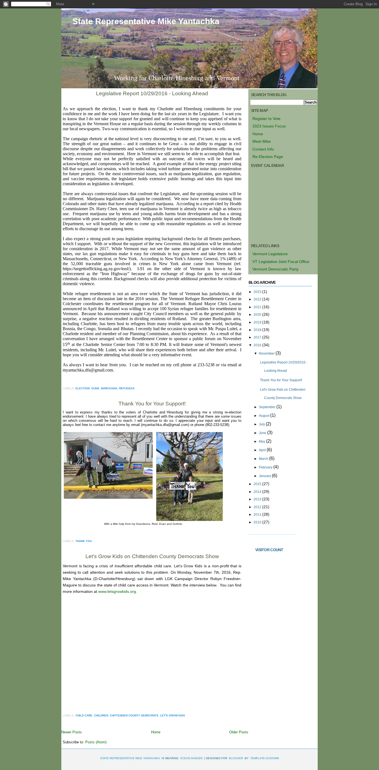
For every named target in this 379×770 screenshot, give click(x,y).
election (82, 388)
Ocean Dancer (191, 758)
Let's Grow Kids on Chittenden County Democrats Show (152, 556)
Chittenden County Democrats (134, 715)
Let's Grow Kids (172, 715)
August (264, 416)
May (262, 441)
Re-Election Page (267, 156)
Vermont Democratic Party (275, 269)
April (263, 450)
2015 (258, 484)
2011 (258, 514)
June (263, 433)
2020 (258, 315)
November (267, 353)
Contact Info (263, 149)
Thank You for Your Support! (152, 404)
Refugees (127, 388)
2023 (258, 292)
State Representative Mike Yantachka (145, 21)
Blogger (236, 758)
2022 (258, 299)
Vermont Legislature (270, 254)
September (267, 407)
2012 (258, 507)
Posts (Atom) (96, 742)
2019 (258, 322)
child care (83, 715)
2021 (258, 307)
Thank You (83, 541)
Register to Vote (266, 118)
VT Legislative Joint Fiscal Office (280, 261)
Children (101, 715)
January (265, 476)
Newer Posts (71, 732)
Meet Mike (261, 141)
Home (155, 732)
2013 (258, 499)
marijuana (109, 388)
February (266, 467)
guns (95, 388)
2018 (258, 330)
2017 (258, 337)
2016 (258, 345)
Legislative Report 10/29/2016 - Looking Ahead (152, 93)
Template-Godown (264, 758)
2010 (258, 522)
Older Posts (238, 732)
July (262, 424)
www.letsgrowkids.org (117, 591)
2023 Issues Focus (269, 126)
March (264, 459)
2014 (258, 492)
